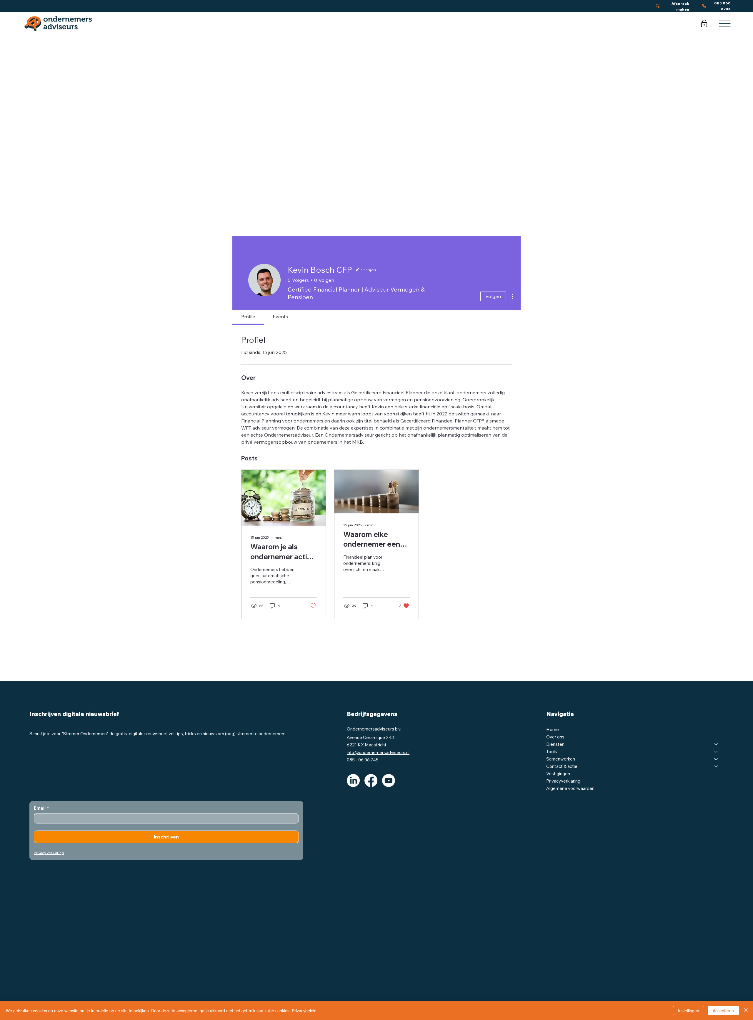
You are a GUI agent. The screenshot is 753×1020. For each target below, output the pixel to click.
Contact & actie (561, 766)
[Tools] (716, 751)
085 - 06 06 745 (363, 760)
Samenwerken (560, 759)
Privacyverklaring (563, 781)
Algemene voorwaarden (570, 788)
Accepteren (723, 1011)
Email (41, 808)
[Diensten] (716, 744)
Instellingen (688, 1011)
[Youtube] (388, 780)
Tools (551, 751)
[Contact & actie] (716, 766)
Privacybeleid (304, 1011)
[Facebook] (370, 780)
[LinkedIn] (353, 780)
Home (552, 729)
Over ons (555, 737)
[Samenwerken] (716, 759)
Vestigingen (558, 773)
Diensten (555, 744)
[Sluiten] (745, 1010)
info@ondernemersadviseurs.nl (378, 752)
